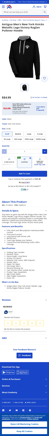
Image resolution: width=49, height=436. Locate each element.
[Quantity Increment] (44, 151)
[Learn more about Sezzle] (24, 182)
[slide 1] (24, 87)
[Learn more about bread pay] (24, 189)
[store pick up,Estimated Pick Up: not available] (9, 162)
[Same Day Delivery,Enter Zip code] (40, 162)
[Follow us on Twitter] (10, 410)
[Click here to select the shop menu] (3, 7)
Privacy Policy (25, 417)
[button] (41, 108)
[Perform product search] (44, 12)
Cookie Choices (32, 419)
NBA (19, 20)
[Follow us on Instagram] (23, 410)
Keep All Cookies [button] (24, 431)
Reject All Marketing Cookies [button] (25, 424)
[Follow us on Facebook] (3, 410)
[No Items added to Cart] (45, 6)
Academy (5, 20)
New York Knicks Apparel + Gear (34, 20)
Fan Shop (13, 20)
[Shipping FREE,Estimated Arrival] (24, 162)
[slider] (24, 57)
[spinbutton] (24, 151)
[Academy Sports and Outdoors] (9, 7)
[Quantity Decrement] (4, 151)
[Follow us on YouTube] (16, 410)
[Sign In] (34, 7)
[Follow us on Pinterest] (30, 410)
